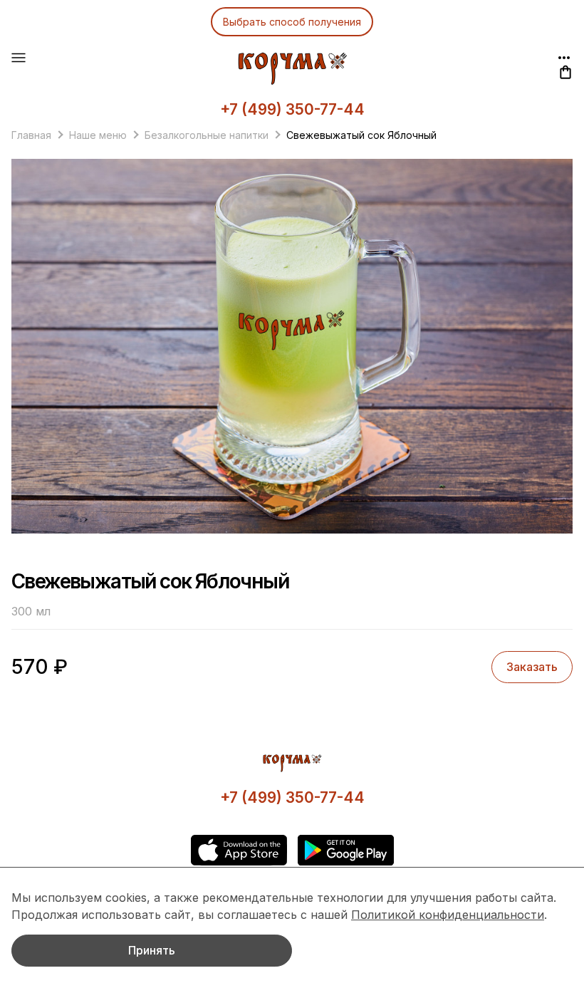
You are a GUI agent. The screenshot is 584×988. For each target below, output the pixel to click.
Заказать (532, 667)
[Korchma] (292, 68)
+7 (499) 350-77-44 (292, 109)
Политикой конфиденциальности (447, 915)
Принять (151, 950)
